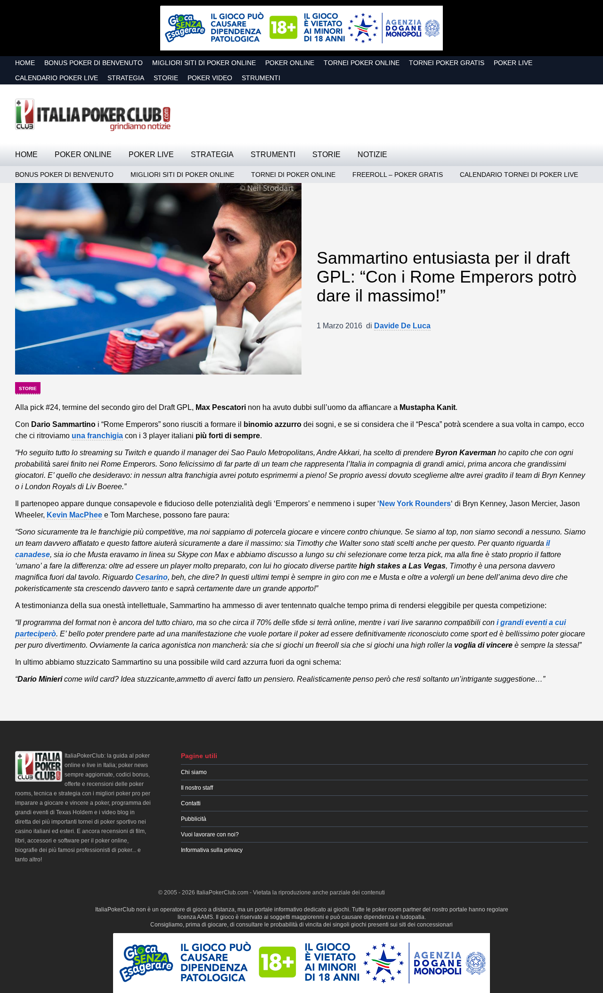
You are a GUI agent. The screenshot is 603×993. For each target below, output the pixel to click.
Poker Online (289, 63)
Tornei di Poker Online (293, 174)
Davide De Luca (402, 326)
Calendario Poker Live (56, 78)
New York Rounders (415, 504)
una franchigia (97, 436)
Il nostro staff (197, 787)
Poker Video (209, 78)
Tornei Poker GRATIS (446, 63)
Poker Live (513, 63)
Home (25, 63)
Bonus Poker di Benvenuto (93, 63)
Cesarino (151, 577)
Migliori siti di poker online (204, 63)
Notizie (372, 154)
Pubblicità (193, 819)
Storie (166, 78)
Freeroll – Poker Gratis (397, 174)
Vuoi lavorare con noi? (210, 834)
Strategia (125, 78)
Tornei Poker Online (361, 63)
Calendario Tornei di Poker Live (519, 174)
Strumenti (261, 78)
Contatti (191, 803)
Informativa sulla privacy (212, 850)
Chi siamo (194, 772)
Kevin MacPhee (74, 515)
